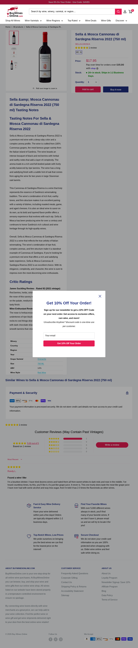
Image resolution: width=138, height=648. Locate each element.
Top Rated (72, 20)
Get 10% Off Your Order (69, 343)
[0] (130, 11)
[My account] (125, 11)
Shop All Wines (12, 20)
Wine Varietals (32, 20)
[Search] (118, 12)
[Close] (100, 296)
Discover (120, 20)
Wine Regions (53, 20)
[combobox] (72, 12)
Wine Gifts (106, 20)
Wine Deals (90, 20)
